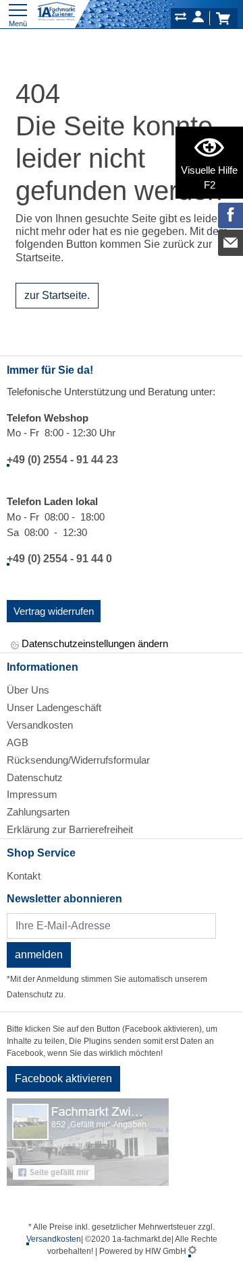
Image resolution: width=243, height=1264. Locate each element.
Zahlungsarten (38, 812)
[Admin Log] (192, 1251)
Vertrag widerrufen (54, 611)
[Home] (56, 12)
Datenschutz (35, 777)
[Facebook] (231, 215)
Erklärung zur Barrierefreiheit (70, 829)
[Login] (198, 19)
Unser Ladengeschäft (54, 707)
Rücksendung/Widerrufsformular (78, 760)
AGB (17, 742)
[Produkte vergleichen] (180, 19)
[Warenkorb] (222, 18)
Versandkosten (40, 725)
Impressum (32, 794)
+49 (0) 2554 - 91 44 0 (59, 558)
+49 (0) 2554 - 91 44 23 (62, 459)
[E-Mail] (231, 242)
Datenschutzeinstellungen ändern (93, 643)
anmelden (39, 954)
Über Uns (28, 690)
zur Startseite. (57, 295)
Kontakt (23, 876)
